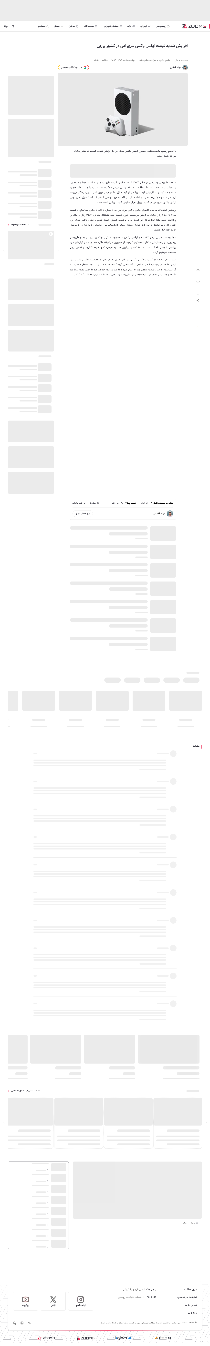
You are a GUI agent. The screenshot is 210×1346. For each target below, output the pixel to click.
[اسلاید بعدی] (4, 251)
